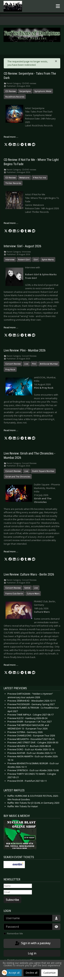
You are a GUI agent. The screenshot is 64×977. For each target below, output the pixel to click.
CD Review (10, 91)
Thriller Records (13, 183)
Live (26, 363)
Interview (9, 259)
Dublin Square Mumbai (43, 471)
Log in (32, 953)
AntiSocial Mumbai (49, 363)
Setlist (27, 587)
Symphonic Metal (42, 91)
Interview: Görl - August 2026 (22, 246)
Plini (34, 363)
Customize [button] (49, 972)
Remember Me (15, 933)
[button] (5, 144)
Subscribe (12, 900)
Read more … (11, 136)
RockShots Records (14, 96)
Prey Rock (10, 369)
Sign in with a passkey (35, 943)
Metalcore (24, 177)
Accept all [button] (14, 972)
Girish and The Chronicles (17, 476)
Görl (36, 259)
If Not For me (39, 177)
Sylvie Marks (48, 259)
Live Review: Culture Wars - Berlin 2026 (29, 574)
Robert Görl (24, 259)
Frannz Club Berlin (14, 593)
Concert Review (13, 363)
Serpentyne (25, 91)
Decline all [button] (31, 972)
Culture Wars (33, 593)
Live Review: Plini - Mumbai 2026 (25, 350)
